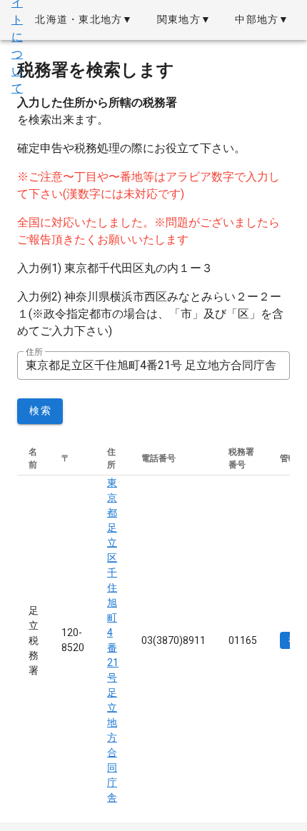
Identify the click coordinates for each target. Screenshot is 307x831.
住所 (34, 352)
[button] (84, 20)
